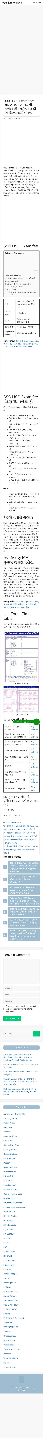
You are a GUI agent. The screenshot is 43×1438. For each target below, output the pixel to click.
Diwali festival (9, 1172)
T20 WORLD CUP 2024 (13, 1318)
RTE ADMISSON (10, 1291)
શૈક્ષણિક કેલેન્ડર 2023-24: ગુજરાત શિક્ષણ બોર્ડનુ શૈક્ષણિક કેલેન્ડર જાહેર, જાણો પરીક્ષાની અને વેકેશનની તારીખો (24, 901)
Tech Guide (8, 1323)
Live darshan (9, 1260)
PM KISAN (7, 1269)
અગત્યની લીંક (11, 290)
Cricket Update (10, 1154)
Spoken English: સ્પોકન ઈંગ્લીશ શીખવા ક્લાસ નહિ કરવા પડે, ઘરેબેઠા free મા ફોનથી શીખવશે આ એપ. (20, 1082)
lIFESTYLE (7, 1256)
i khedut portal (9, 1225)
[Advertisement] (21, 26)
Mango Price (8, 1265)
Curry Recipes (9, 1158)
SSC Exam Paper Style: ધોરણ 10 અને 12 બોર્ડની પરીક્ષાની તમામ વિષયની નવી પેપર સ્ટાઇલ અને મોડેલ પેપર (21, 604)
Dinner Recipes (10, 1167)
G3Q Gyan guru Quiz (12, 1194)
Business (7, 1132)
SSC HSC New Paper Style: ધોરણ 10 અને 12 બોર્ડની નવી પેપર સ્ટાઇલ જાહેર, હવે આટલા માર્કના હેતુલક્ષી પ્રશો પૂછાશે (24, 867)
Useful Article (9, 1340)
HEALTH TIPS (9, 1212)
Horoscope (8, 1220)
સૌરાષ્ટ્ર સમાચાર (9, 1367)
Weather (7, 1354)
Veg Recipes (8, 1345)
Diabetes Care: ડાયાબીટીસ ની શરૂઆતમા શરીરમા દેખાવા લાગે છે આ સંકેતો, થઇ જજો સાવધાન (20, 1092)
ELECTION (8, 1181)
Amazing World (10, 1118)
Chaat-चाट (7, 1141)
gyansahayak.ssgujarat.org (15, 1207)
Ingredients (8, 1229)
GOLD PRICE (9, 1198)
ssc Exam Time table (15, 287)
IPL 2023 (7, 1238)
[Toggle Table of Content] (34, 272)
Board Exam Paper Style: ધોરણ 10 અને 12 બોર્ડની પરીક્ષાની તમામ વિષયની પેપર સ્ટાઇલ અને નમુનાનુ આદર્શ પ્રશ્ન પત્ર (23, 935)
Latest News (9, 1252)
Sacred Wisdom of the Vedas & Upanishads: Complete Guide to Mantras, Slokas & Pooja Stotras (17, 1057)
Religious (7, 1287)
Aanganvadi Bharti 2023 (14, 1114)
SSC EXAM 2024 (13, 823)
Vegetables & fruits (11, 1349)
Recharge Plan (9, 1283)
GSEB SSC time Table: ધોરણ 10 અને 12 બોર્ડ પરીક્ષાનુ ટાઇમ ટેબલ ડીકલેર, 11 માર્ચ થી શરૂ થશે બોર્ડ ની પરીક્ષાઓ (21, 344)
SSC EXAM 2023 (10, 1300)
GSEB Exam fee (13, 826)
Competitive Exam (11, 1145)
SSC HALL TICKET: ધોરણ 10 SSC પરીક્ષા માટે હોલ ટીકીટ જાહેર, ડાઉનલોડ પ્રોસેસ (24, 879)
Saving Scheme (10, 1296)
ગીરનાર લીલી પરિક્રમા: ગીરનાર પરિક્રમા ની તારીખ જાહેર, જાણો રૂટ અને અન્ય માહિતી (21, 849)
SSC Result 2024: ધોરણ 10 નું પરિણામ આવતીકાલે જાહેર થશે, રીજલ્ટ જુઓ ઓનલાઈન (22, 890)
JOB (5, 1247)
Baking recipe (9, 1123)
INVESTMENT (9, 1234)
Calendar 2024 (10, 1136)
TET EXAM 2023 (10, 1327)
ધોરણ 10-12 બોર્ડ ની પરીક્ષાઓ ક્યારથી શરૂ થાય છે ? (22, 293)
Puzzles (6, 1278)
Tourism (6, 1331)
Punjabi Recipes (10, 1274)
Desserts (7, 1163)
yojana (6, 1362)
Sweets (6, 1314)
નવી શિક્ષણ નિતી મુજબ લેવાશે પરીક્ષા (19, 284)
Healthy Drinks (9, 1216)
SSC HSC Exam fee (13, 275)
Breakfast (7, 1127)
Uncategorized (9, 1336)
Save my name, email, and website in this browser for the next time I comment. (22, 1009)
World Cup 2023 (10, 1358)
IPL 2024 (7, 1243)
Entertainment (9, 1185)
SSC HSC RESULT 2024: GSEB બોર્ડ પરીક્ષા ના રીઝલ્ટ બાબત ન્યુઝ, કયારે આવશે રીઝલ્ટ (23, 922)
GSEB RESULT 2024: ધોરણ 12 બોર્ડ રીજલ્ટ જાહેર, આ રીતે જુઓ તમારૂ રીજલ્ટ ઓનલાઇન (24, 912)
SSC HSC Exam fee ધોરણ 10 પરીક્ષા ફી (20, 278)
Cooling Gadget (10, 1149)
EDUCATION (8, 1176)
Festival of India (10, 1189)
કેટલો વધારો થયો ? (13, 281)
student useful (9, 1309)
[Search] (36, 1033)
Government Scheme (12, 1203)
